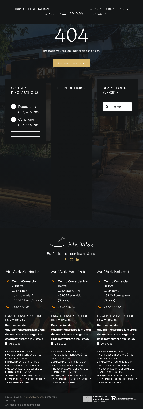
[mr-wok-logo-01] (71, 10)
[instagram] (24, 135)
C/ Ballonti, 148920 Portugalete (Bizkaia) (117, 295)
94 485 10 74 (66, 307)
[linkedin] (77, 259)
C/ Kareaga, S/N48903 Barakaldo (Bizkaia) (70, 295)
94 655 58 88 (21, 307)
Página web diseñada (34, 397)
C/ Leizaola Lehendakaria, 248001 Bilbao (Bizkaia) (27, 295)
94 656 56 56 (113, 307)
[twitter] (18, 135)
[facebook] (12, 135)
